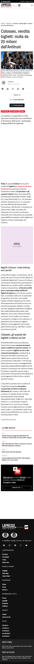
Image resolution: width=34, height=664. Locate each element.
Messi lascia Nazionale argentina (11, 452)
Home (2, 23)
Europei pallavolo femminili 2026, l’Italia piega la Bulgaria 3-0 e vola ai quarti (16, 459)
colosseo (14, 111)
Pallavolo (4, 455)
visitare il (24, 186)
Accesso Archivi (6, 1)
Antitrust (5, 189)
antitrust (5, 111)
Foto (3, 433)
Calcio (3, 449)
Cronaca (9, 23)
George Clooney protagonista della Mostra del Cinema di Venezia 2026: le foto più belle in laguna (17, 437)
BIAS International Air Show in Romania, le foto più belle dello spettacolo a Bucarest (17, 445)
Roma (22, 111)
